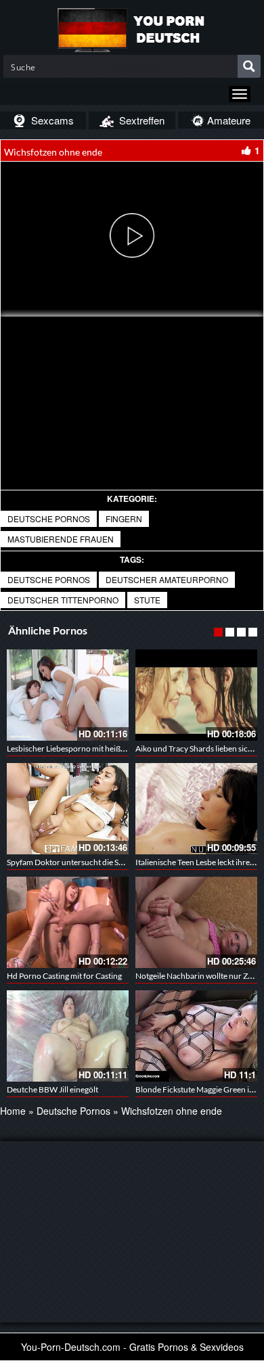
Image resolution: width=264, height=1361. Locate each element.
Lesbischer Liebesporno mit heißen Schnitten (85, 748)
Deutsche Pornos (48, 518)
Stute (147, 599)
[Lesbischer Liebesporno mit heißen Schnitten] (68, 695)
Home (13, 1110)
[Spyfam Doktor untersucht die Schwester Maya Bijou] (68, 808)
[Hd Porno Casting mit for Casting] (68, 922)
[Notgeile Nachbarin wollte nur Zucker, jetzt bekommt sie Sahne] (196, 922)
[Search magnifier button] (249, 66)
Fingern (124, 518)
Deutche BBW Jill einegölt (52, 1089)
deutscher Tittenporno (62, 599)
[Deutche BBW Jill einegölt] (68, 1036)
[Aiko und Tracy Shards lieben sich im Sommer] (196, 695)
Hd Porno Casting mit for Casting (64, 976)
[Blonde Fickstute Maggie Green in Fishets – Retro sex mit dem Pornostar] (196, 1036)
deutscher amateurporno (167, 579)
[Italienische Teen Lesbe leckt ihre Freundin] (196, 808)
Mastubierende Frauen (60, 539)
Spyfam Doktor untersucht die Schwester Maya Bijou (99, 862)
